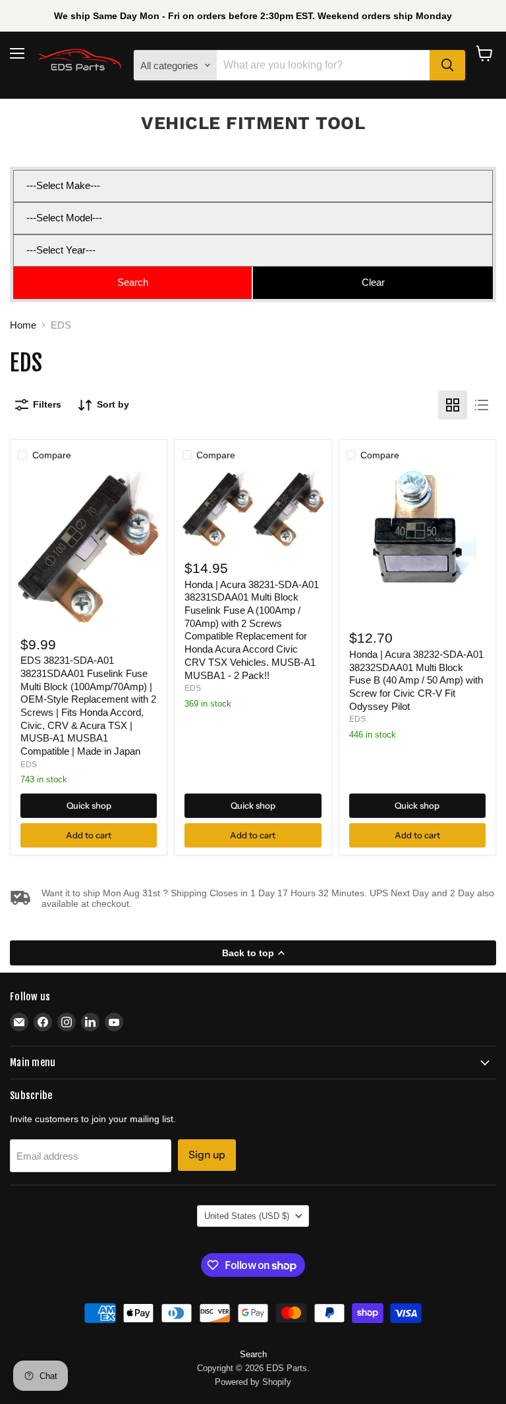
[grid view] (452, 405)
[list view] (481, 405)
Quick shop (89, 805)
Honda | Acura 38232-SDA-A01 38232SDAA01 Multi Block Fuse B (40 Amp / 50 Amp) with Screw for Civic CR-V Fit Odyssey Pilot (416, 680)
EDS (28, 764)
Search (253, 1354)
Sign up (206, 1154)
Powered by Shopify (253, 1382)
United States (246, 1216)
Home (23, 325)
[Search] (447, 65)
